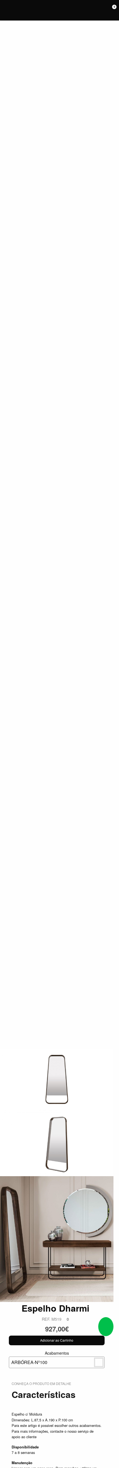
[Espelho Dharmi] (56, 1080)
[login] (105, 10)
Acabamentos (40, 1357)
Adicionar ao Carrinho (56, 1340)
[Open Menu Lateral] (6, 10)
